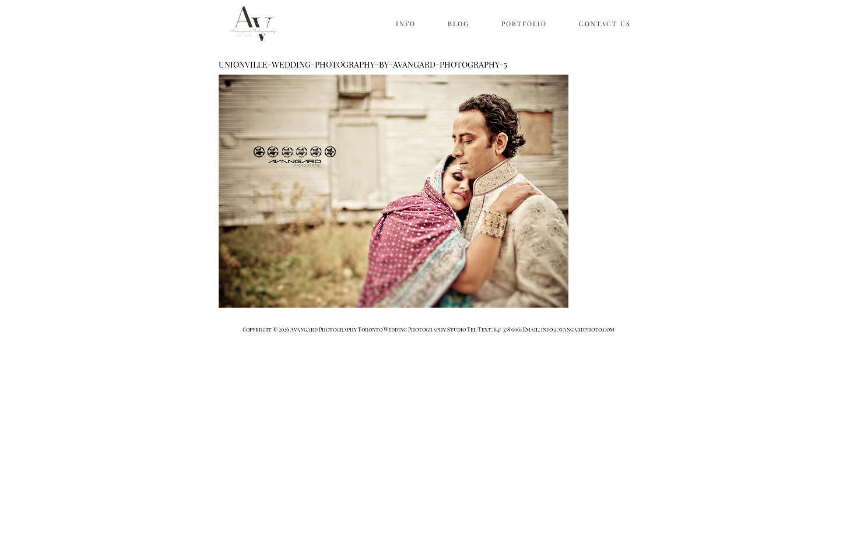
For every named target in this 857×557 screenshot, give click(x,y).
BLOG (458, 23)
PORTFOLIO (524, 23)
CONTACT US (605, 23)
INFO (406, 23)
